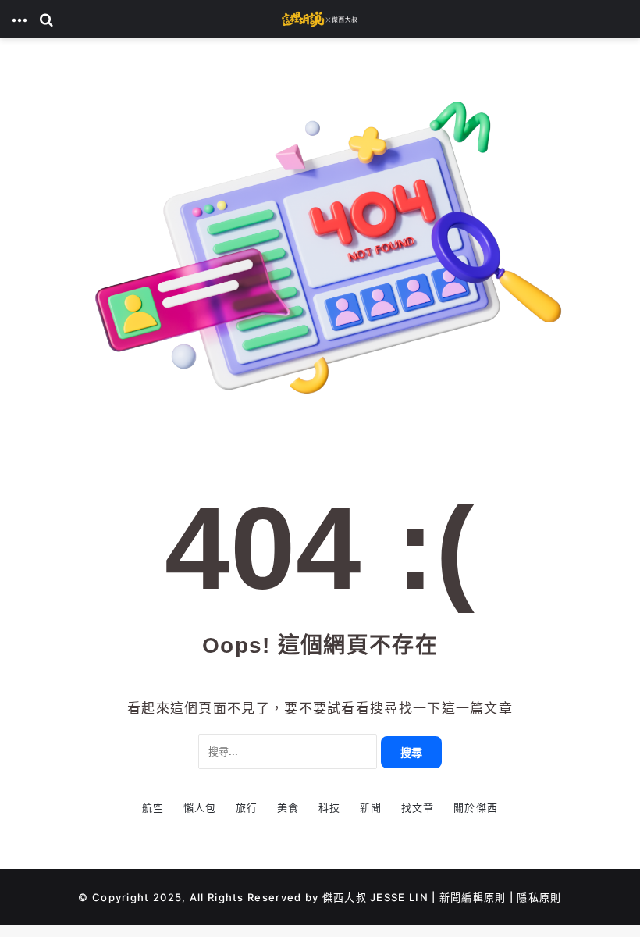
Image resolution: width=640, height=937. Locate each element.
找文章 (418, 807)
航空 (153, 807)
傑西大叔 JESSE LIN (375, 897)
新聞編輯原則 (473, 897)
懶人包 (200, 807)
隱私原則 (539, 897)
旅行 (247, 807)
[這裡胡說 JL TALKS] (320, 19)
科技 (329, 807)
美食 (288, 807)
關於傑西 (475, 807)
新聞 (371, 807)
